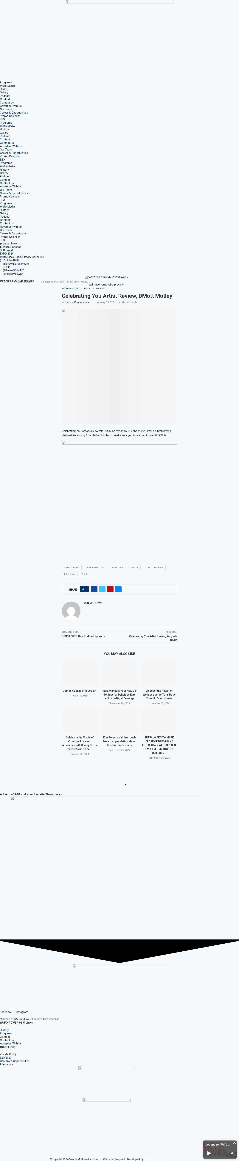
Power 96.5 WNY (156, 435)
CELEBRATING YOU (95, 568)
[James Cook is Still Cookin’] (80, 673)
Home (5, 281)
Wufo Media (7, 85)
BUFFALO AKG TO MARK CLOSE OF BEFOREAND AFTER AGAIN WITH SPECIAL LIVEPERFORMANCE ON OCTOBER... (159, 745)
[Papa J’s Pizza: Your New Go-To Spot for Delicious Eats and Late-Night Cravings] (120, 673)
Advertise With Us (11, 106)
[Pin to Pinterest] (110, 589)
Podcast (5, 96)
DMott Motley (101, 435)
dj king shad (117, 568)
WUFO (85, 574)
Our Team (6, 109)
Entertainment (24, 281)
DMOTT (134, 568)
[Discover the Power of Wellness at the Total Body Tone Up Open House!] (159, 673)
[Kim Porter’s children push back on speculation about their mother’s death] (120, 720)
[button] (234, 1142)
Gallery (4, 92)
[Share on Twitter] (102, 589)
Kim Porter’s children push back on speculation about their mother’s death (119, 741)
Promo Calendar (10, 116)
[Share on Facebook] (94, 589)
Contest (5, 99)
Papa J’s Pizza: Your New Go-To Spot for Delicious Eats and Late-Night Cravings (119, 694)
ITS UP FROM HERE (154, 568)
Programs (6, 82)
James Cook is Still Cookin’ (80, 690)
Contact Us (7, 102)
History (4, 89)
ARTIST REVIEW (71, 568)
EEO (2, 119)
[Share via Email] (118, 589)
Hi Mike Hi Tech (153, 1159)
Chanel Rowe (82, 302)
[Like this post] (86, 589)
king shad (69, 574)
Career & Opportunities (14, 112)
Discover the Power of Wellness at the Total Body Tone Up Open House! (159, 694)
